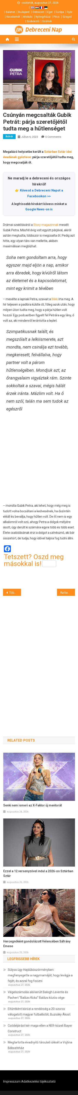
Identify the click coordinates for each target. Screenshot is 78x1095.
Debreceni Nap (43, 29)
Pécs (57, 16)
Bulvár (9, 136)
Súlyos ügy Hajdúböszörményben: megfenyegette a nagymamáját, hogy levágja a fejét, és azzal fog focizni (40, 975)
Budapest (24, 12)
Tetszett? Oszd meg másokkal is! (34, 560)
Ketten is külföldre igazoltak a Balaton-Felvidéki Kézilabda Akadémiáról (67, 592)
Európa (60, 12)
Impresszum (12, 1081)
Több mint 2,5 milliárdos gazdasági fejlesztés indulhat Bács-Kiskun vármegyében (15, 592)
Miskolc (27, 16)
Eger (50, 12)
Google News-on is (39, 209)
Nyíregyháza (43, 16)
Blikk (55, 299)
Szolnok (47, 21)
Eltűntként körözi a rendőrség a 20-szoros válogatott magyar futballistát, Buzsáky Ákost (39, 1011)
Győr (69, 12)
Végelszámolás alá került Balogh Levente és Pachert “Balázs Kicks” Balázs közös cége (38, 994)
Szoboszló (33, 21)
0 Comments (53, 136)
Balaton (10, 12)
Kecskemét (13, 16)
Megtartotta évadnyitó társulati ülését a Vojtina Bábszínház (40, 1045)
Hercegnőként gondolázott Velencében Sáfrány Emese (36, 944)
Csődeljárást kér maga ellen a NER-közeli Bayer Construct (40, 1028)
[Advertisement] (39, 458)
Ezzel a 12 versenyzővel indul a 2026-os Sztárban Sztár (38, 873)
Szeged (67, 16)
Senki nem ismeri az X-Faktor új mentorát (32, 805)
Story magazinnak (45, 224)
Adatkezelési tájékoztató (38, 1081)
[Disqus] (39, 658)
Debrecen (38, 12)
